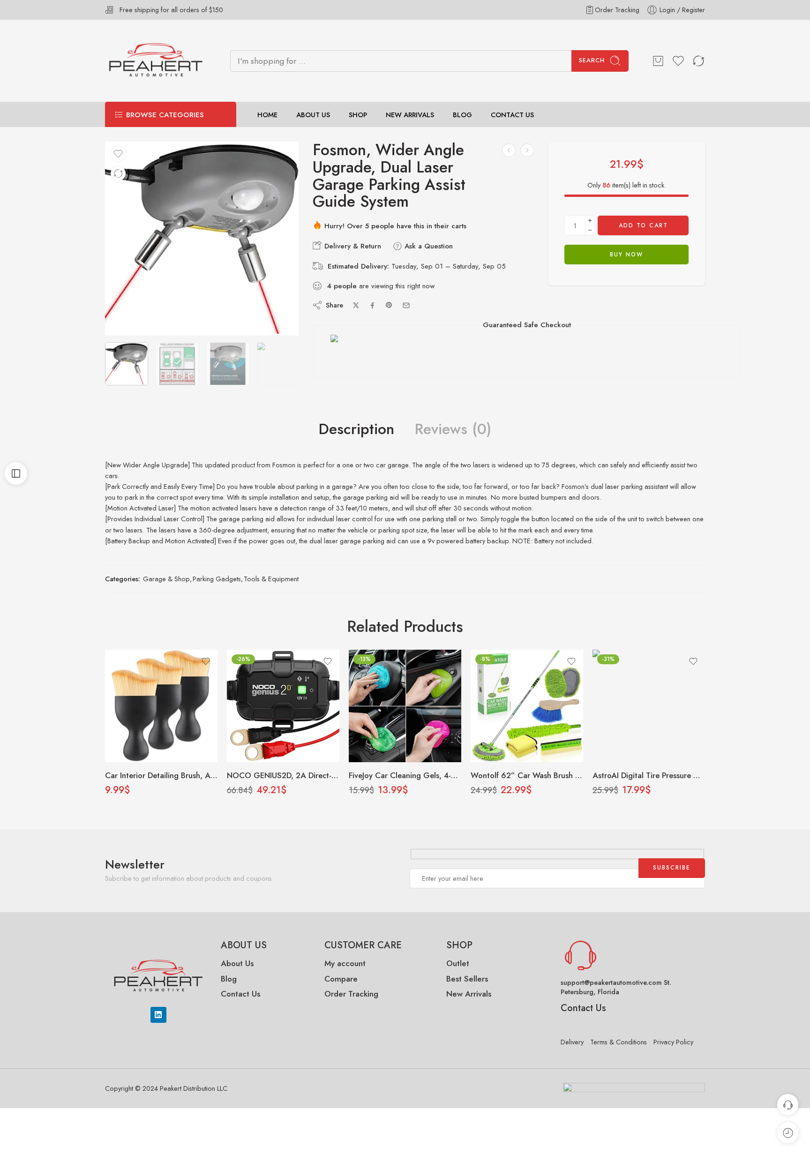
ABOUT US (313, 115)
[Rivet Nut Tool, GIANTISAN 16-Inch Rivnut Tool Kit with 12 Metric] (527, 150)
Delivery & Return (351, 246)
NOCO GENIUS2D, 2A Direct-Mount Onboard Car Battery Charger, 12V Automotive (283, 775)
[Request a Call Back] (787, 1104)
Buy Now (626, 254)
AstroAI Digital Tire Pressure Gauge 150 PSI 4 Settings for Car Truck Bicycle (648, 775)
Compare (341, 978)
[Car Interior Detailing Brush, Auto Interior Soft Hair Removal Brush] (161, 706)
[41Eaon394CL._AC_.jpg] (202, 239)
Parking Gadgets (217, 579)
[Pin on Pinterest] (389, 305)
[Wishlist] (118, 153)
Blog (229, 978)
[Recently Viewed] (787, 1132)
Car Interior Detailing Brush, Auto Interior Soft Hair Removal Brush (161, 775)
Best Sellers (467, 978)
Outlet (457, 963)
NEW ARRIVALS (410, 115)
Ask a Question (427, 246)
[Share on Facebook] (372, 305)
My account (346, 963)
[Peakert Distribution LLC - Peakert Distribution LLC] (156, 60)
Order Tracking (617, 10)
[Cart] (658, 61)
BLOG (462, 115)
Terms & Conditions (618, 1042)
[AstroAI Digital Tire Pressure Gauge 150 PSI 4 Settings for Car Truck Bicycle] (648, 706)
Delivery (572, 1042)
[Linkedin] (158, 1015)
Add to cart (643, 225)
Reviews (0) (453, 429)
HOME (267, 115)
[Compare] (118, 173)
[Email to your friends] (406, 305)
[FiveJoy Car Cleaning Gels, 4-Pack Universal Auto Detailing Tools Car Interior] (405, 706)
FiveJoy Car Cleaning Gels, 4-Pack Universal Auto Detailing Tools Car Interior (405, 775)
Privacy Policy (673, 1042)
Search (592, 60)
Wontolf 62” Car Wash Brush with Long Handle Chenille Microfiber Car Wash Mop (527, 775)
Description (356, 429)
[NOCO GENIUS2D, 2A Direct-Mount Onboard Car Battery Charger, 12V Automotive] (283, 706)
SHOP (358, 115)
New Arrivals (468, 993)
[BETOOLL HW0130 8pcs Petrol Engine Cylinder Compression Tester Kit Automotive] (509, 150)
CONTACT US (512, 115)
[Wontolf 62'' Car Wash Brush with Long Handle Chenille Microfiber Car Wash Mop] (527, 706)
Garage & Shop (166, 579)
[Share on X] (356, 305)
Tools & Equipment (271, 579)
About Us (237, 963)
